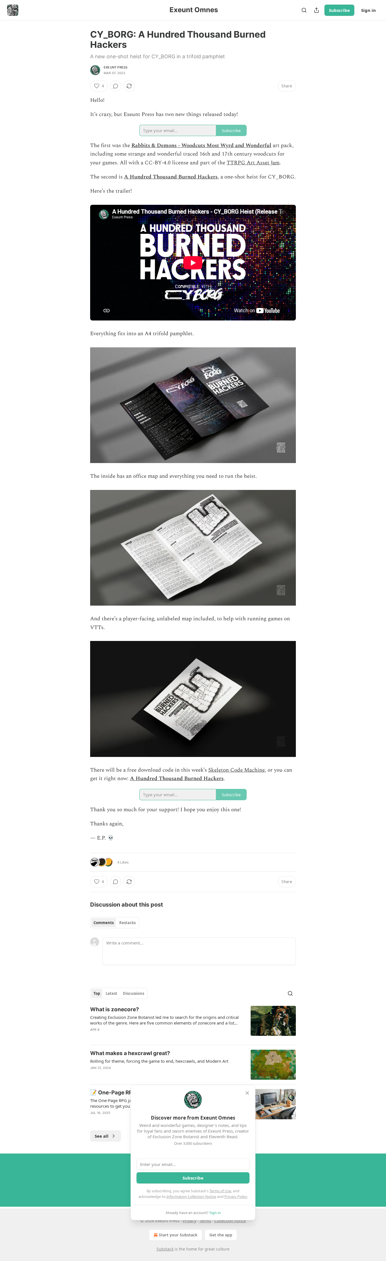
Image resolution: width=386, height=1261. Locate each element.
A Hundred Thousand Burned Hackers (171, 177)
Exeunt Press (115, 67)
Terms (205, 1220)
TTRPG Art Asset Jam (253, 163)
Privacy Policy (235, 1196)
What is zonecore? (114, 1009)
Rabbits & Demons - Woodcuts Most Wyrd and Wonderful (201, 145)
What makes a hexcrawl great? (130, 1053)
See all (102, 1136)
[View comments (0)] (115, 86)
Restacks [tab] (127, 922)
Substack (165, 1249)
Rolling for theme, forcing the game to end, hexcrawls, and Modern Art (159, 1061)
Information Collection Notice (191, 1196)
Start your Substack (178, 1235)
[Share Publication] (316, 10)
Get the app (220, 1235)
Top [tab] (97, 993)
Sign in (368, 10)
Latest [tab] (111, 993)
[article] (193, 1023)
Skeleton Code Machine (236, 770)
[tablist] (114, 922)
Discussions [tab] (133, 993)
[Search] (304, 10)
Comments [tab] (104, 922)
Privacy (189, 1220)
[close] (247, 1093)
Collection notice (230, 1220)
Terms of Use (220, 1190)
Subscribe (339, 10)
